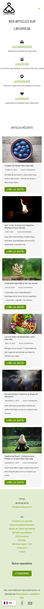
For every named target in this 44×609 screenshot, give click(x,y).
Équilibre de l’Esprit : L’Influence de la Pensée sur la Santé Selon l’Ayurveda (19, 457)
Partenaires (22, 548)
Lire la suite (15, 189)
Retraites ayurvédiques (22, 532)
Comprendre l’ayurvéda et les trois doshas (21, 283)
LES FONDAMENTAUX (22, 46)
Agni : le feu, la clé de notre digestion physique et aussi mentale (19, 226)
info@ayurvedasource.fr (22, 507)
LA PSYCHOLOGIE (22, 81)
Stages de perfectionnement (22, 525)
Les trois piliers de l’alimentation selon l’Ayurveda (20, 337)
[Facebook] (22, 603)
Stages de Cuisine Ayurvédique (22, 529)
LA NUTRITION (22, 63)
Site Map (22, 540)
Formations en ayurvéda (22, 521)
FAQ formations (22, 536)
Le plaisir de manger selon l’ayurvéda (19, 165)
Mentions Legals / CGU (22, 544)
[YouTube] (30, 603)
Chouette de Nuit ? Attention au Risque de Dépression (21, 395)
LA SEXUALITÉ (22, 98)
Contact (22, 552)
